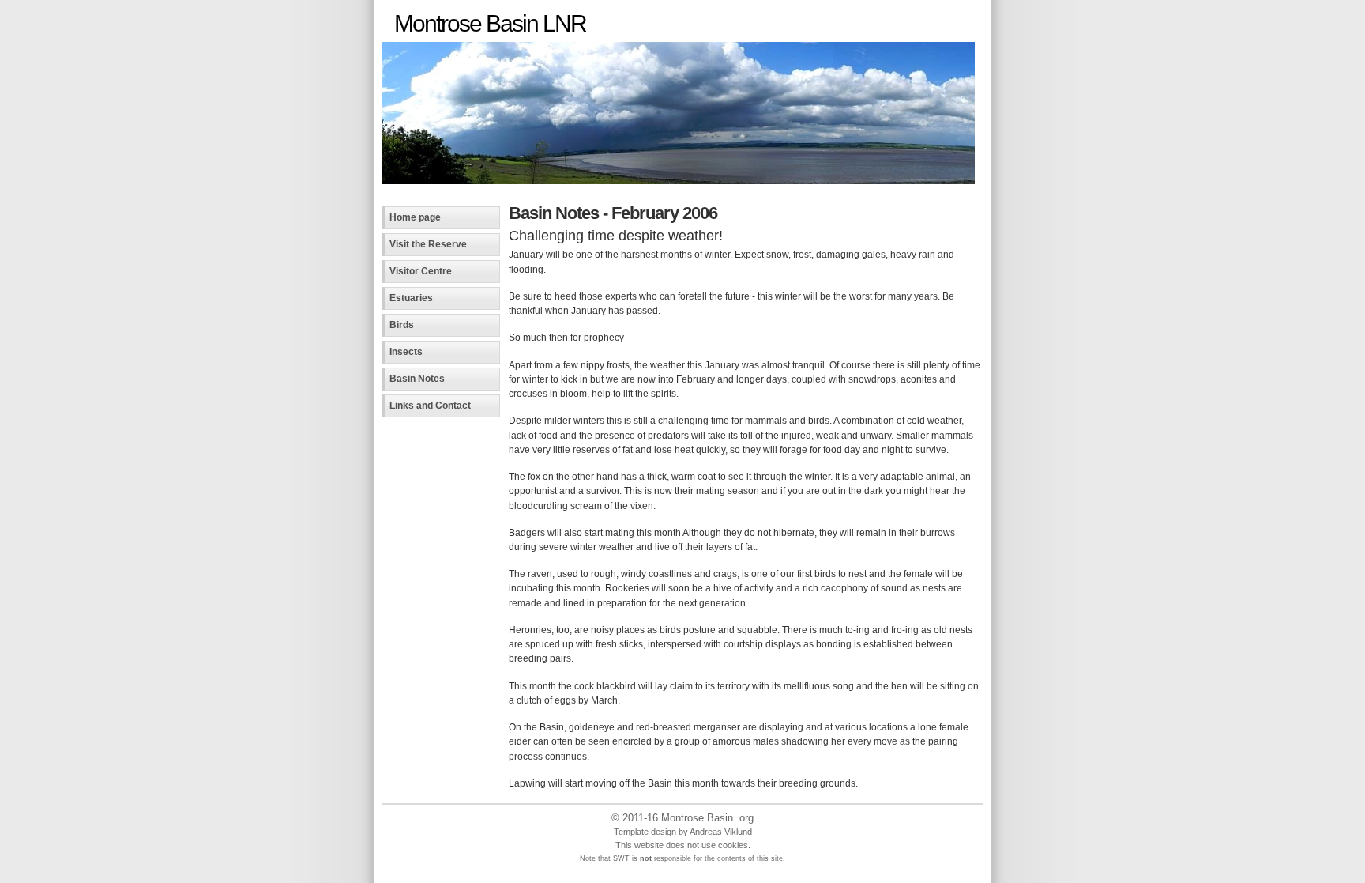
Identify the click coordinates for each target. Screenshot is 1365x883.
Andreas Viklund (721, 831)
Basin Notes (417, 378)
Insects (406, 351)
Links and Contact (430, 405)
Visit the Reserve (428, 244)
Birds (401, 324)
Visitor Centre (420, 271)
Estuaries (411, 298)
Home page (415, 217)
